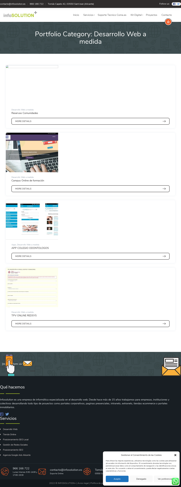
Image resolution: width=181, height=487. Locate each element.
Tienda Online (9, 434)
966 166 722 (37, 4)
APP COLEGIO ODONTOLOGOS (30, 248)
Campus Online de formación (27, 180)
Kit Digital (136, 15)
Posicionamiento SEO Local (15, 439)
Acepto (117, 479)
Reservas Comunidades (24, 113)
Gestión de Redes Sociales (15, 444)
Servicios (88, 15)
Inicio (76, 15)
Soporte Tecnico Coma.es (112, 15)
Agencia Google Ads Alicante (17, 455)
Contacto (166, 15)
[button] (175, 455)
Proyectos (151, 15)
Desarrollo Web (10, 429)
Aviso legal (83, 483)
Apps (13, 244)
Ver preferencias (165, 479)
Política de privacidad (101, 483)
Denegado (141, 479)
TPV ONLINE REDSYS (24, 315)
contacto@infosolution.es (12, 4)
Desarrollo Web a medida (22, 109)
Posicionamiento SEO (13, 449)
